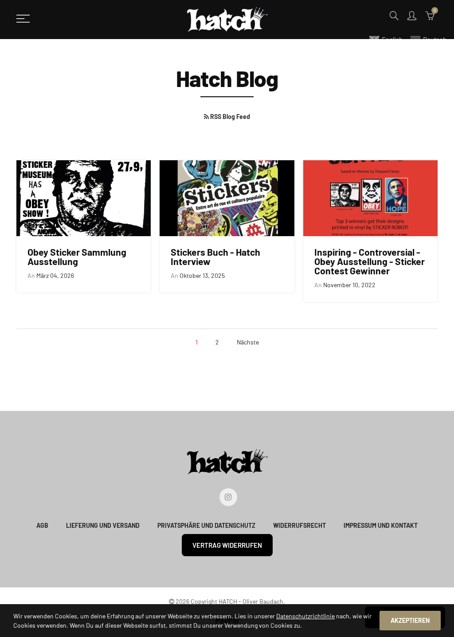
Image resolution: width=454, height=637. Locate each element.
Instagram (228, 497)
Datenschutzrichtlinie (305, 616)
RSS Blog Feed (229, 116)
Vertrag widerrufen (227, 545)
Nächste (248, 342)
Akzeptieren (410, 620)
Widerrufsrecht (299, 525)
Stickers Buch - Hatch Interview (215, 256)
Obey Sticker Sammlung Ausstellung (76, 256)
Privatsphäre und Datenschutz (206, 525)
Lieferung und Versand (103, 525)
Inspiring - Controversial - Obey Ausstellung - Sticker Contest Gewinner (369, 261)
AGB (42, 525)
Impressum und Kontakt (381, 525)
